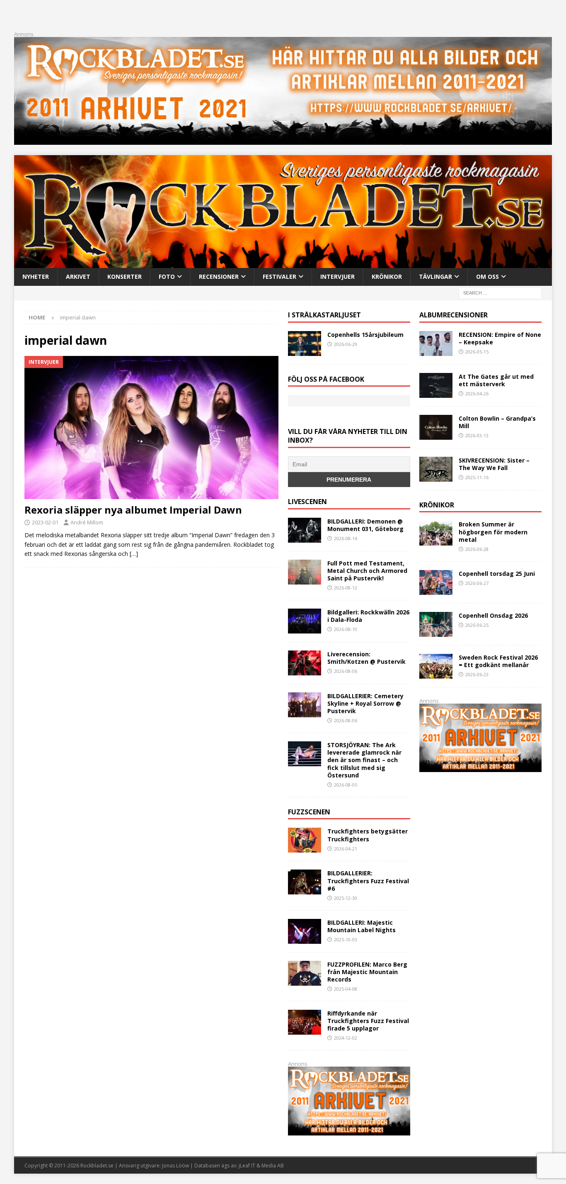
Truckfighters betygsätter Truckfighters (367, 835)
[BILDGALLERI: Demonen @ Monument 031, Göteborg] (304, 530)
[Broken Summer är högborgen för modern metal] (435, 533)
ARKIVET (78, 276)
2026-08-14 (345, 538)
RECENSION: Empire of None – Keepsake (500, 338)
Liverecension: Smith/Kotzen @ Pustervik (366, 657)
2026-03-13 (477, 435)
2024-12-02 (345, 1038)
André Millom (86, 522)
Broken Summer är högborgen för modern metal (493, 531)
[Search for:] (500, 292)
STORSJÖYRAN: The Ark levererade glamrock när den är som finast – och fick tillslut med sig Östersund (364, 760)
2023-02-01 (45, 522)
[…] (134, 554)
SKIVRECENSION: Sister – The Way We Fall (494, 464)
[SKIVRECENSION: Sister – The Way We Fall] (435, 469)
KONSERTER (124, 276)
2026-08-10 (345, 629)
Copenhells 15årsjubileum (365, 335)
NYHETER (35, 276)
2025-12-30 (345, 898)
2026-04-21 (345, 848)
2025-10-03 (345, 939)
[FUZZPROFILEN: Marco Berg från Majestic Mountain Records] (304, 973)
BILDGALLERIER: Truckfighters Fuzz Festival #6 (368, 880)
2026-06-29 (345, 344)
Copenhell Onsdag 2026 (493, 615)
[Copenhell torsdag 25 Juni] (435, 582)
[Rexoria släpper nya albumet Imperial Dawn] (151, 427)
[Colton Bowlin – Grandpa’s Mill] (435, 427)
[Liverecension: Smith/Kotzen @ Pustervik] (304, 662)
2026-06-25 (477, 625)
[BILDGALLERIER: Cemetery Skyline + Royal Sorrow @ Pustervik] (304, 704)
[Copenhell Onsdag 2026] (435, 624)
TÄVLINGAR (435, 276)
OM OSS (487, 276)
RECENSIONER (219, 276)
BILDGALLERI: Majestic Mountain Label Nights (361, 926)
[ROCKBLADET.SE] (283, 263)
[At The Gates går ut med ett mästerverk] (435, 385)
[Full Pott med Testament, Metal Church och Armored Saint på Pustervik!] (304, 572)
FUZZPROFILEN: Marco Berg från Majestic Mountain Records (367, 971)
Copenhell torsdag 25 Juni (497, 573)
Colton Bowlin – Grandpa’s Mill (497, 422)
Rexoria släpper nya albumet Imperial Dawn (133, 509)
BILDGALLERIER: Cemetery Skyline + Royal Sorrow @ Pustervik (365, 703)
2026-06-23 (477, 674)
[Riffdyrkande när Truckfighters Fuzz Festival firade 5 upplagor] (304, 1022)
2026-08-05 (345, 785)
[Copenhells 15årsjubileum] (304, 343)
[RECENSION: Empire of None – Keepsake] (435, 343)
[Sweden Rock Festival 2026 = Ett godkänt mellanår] (435, 666)
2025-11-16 (477, 477)
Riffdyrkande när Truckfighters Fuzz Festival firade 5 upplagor (368, 1020)
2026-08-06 (345, 671)
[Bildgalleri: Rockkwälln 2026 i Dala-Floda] (304, 621)
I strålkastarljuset (324, 314)
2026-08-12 (345, 588)
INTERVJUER (337, 276)
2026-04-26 (477, 393)
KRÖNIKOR (387, 276)
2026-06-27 (477, 583)
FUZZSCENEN (309, 811)
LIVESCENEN (307, 501)
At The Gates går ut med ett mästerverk (496, 380)
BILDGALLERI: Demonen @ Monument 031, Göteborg (365, 525)
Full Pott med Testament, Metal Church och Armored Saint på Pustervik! (367, 570)
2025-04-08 (345, 989)
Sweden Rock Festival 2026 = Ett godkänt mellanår (498, 661)
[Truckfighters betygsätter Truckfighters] (304, 840)
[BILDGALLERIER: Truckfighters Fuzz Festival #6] (304, 882)
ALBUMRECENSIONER (453, 314)
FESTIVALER (279, 276)
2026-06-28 (477, 549)
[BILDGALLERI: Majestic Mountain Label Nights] (304, 931)
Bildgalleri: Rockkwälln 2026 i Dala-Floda (368, 616)
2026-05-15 (477, 351)
